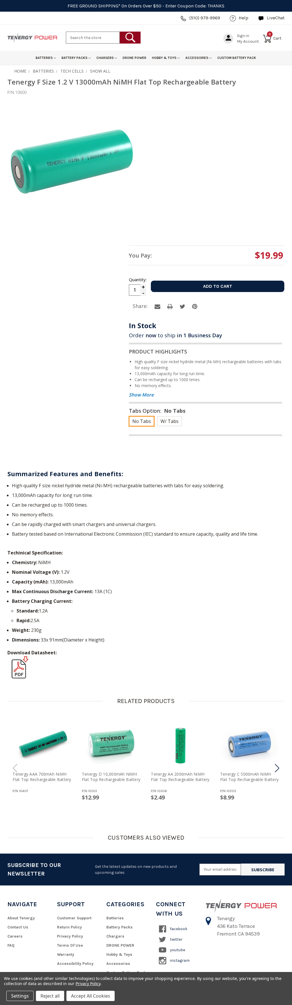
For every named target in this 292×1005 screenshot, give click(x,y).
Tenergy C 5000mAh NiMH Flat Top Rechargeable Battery (249, 776)
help (243, 17)
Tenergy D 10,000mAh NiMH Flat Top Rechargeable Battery (111, 776)
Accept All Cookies (90, 996)
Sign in (243, 35)
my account (248, 41)
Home (20, 71)
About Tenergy (21, 918)
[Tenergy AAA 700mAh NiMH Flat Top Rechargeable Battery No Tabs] (42, 745)
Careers (15, 936)
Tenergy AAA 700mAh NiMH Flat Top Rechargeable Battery (42, 776)
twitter (175, 939)
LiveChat (276, 17)
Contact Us (17, 927)
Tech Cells (72, 71)
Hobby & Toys (164, 58)
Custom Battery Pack (236, 58)
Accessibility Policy (75, 963)
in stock (142, 325)
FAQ (11, 945)
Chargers (105, 58)
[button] (277, 768)
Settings (20, 996)
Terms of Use (70, 945)
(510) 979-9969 (204, 17)
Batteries (45, 58)
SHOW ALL (100, 71)
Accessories (197, 58)
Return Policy (69, 927)
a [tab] (157, 306)
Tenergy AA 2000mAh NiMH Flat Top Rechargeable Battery (180, 776)
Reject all (50, 996)
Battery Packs (75, 58)
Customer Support (74, 918)
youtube (177, 950)
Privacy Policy (70, 936)
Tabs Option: (157, 410)
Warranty (65, 954)
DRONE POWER (134, 58)
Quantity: (137, 279)
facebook (178, 928)
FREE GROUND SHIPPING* (94, 6)
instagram (179, 960)
